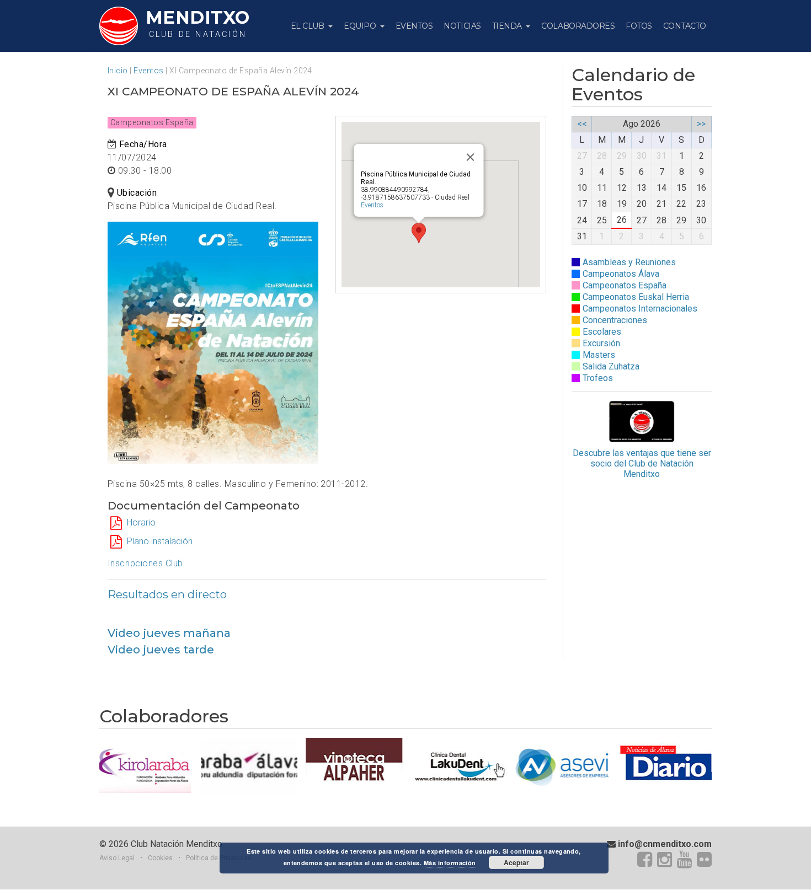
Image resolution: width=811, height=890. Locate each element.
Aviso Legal (117, 858)
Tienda (508, 26)
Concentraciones (615, 320)
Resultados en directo (167, 594)
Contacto (684, 26)
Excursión (601, 343)
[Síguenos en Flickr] (704, 860)
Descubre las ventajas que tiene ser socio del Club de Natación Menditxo (642, 463)
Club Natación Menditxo (176, 844)
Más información (450, 863)
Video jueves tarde (161, 649)
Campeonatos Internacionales (640, 308)
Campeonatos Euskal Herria (636, 297)
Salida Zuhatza (611, 366)
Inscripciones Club (145, 563)
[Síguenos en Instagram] (664, 860)
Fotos (639, 26)
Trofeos (598, 378)
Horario (141, 522)
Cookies (160, 858)
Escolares (602, 331)
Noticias (462, 26)
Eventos (414, 26)
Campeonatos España (624, 285)
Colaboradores (578, 26)
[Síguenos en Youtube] (684, 860)
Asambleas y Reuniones (629, 262)
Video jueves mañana (169, 633)
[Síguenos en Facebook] (644, 860)
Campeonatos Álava (621, 274)
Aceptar (516, 862)
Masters (599, 355)
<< (582, 124)
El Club (308, 26)
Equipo (361, 26)
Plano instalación (160, 541)
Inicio (118, 70)
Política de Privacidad (219, 858)
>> (701, 124)
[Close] (470, 157)
